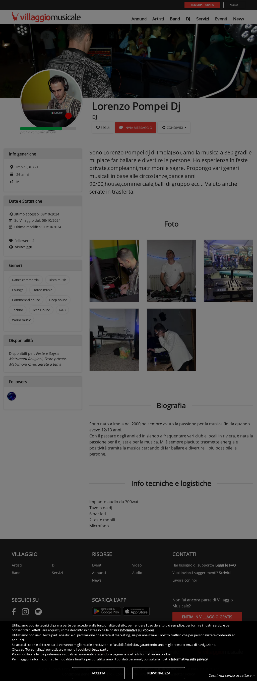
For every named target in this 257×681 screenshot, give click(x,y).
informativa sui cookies (137, 630)
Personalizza (158, 673)
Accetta (98, 673)
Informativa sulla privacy (189, 659)
